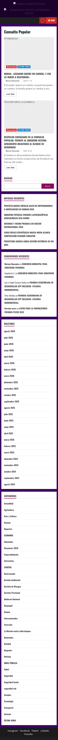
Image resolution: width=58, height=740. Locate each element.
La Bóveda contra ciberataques (17, 631)
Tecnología (8, 701)
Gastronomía (9, 573)
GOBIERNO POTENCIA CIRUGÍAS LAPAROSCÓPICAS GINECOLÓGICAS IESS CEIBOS (26, 216)
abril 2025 (8, 433)
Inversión (8, 624)
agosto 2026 (9, 331)
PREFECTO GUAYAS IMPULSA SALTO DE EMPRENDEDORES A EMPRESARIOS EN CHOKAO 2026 (28, 207)
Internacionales (11, 618)
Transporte (8, 707)
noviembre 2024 (11, 465)
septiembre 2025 (11, 401)
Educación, (8, 541)
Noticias (7, 656)
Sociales (7, 695)
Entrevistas (9, 560)
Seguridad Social (11, 682)
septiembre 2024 (11, 478)
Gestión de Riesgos (12, 586)
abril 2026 (8, 356)
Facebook (25, 730)
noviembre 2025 (11, 388)
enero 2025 (9, 452)
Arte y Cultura (10, 516)
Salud (6, 669)
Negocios (8, 650)
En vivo (51, 20)
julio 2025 (8, 414)
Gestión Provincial (12, 592)
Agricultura (9, 510)
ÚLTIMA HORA (24, 67)
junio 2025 (8, 420)
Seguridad (8, 675)
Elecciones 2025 (11, 548)
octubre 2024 (10, 471)
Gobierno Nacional (12, 599)
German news (10, 308)
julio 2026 (8, 337)
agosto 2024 (9, 484)
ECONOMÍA (8, 535)
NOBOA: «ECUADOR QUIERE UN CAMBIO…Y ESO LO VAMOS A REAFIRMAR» (29, 53)
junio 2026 (8, 344)
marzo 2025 (9, 439)
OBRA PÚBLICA (10, 663)
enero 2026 (9, 375)
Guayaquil (8, 605)
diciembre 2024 (11, 458)
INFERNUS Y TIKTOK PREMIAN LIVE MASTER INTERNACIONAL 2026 (22, 225)
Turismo (7, 714)
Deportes (8, 529)
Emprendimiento (11, 554)
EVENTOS (7, 567)
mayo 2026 (9, 350)
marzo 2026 (9, 363)
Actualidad (8, 503)
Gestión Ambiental (12, 580)
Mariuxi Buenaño (12, 81)
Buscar (8, 178)
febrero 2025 (10, 446)
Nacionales (11, 67)
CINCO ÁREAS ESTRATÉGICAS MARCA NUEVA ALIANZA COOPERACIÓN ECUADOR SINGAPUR (27, 234)
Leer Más (11, 93)
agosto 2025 (9, 407)
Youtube (28, 734)
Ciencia (7, 522)
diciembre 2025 (11, 382)
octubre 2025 (10, 395)
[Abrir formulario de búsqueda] (36, 20)
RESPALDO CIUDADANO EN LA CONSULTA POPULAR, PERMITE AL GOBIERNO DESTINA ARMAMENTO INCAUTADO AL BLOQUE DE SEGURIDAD (29, 117)
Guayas (7, 612)
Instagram (13, 730)
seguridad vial (10, 688)
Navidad (7, 643)
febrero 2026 (10, 369)
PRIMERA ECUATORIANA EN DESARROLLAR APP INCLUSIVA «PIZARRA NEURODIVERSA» (28, 286)
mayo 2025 (9, 427)
